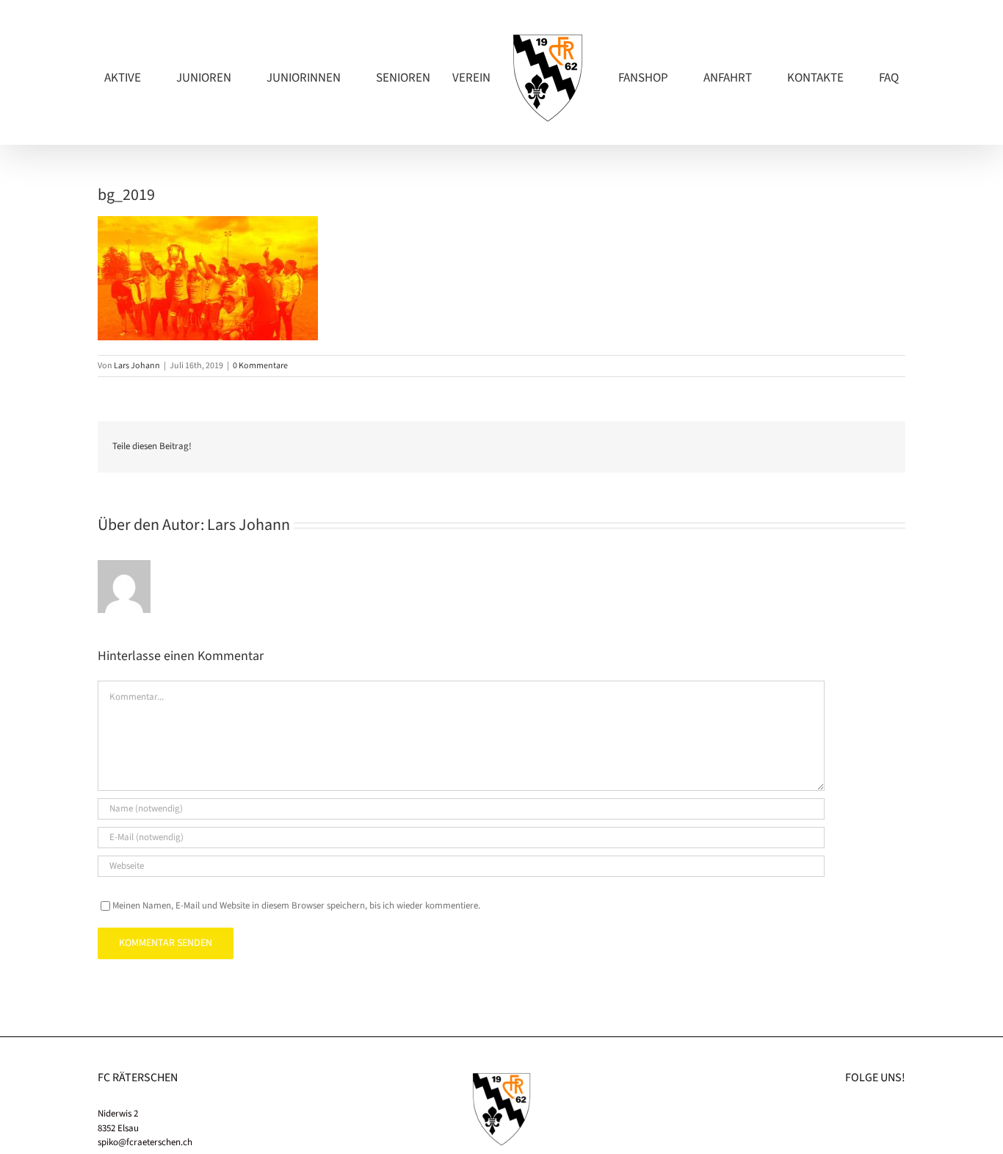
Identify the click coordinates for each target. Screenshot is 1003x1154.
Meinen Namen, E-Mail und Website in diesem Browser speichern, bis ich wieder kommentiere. (296, 905)
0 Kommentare (260, 365)
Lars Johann (137, 365)
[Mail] (901, 1113)
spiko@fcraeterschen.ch (145, 1142)
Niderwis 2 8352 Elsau (118, 1121)
